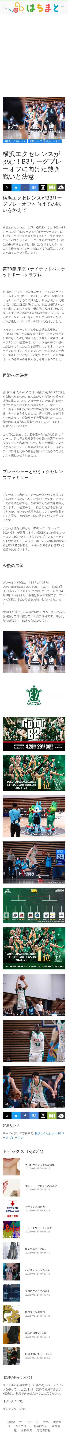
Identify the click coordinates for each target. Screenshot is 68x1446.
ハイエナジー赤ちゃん (37, 1269)
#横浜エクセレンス (14, 141)
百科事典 (26, 1430)
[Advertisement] (34, 52)
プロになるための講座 (37, 1290)
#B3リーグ (36, 141)
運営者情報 (44, 1430)
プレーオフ (16, 1137)
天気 (46, 1422)
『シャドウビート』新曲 (38, 1227)
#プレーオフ (53, 141)
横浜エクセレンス (46, 1133)
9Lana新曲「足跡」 (36, 1248)
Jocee (11, 1422)
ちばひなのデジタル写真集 (40, 1164)
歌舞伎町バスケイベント (38, 1354)
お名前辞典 (40, 1426)
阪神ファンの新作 (35, 1311)
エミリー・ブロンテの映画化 (41, 1185)
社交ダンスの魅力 (35, 1206)
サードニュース (29, 1422)
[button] (5, 7)
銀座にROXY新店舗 (36, 1333)
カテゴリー (22, 1426)
